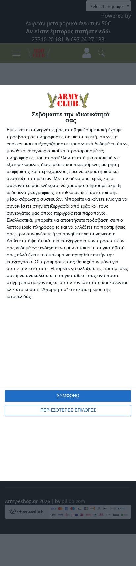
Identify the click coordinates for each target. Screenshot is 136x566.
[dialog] (68, 283)
